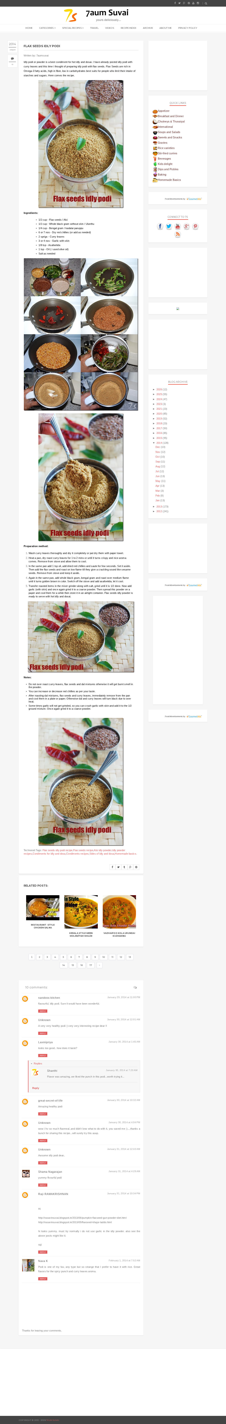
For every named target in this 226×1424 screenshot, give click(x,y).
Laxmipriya (45, 1042)
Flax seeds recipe (83, 850)
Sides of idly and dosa (102, 853)
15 (72, 965)
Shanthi (52, 1070)
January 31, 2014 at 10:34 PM (123, 1193)
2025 (160, 394)
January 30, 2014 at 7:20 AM (121, 1070)
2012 (160, 511)
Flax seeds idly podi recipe (57, 850)
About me (165, 28)
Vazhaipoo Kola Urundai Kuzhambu (119, 934)
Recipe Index (128, 28)
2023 (160, 404)
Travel (94, 28)
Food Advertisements (174, 199)
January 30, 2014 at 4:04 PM (124, 1122)
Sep (158, 461)
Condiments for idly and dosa (49, 853)
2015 (160, 438)
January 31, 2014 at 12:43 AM (123, 1149)
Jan (158, 500)
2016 (160, 433)
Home (29, 28)
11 (112, 957)
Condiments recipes (77, 853)
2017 (160, 428)
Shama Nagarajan (50, 1171)
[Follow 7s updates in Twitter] (169, 226)
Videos (109, 28)
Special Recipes (72, 28)
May (158, 481)
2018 (160, 423)
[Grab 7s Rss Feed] (178, 234)
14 (63, 965)
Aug (158, 466)
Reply (43, 1011)
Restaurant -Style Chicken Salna (43, 926)
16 (81, 965)
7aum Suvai (52, 1420)
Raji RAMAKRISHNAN (53, 1194)
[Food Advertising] (178, 308)
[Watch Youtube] (178, 226)
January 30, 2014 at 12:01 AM (123, 1019)
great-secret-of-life (50, 1100)
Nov (158, 452)
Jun (158, 476)
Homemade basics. (126, 853)
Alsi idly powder (103, 850)
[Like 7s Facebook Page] (160, 226)
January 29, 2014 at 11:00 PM (123, 997)
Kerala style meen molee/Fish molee (81, 934)
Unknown (44, 1020)
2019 (160, 418)
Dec (158, 447)
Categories (46, 28)
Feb (158, 495)
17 (90, 965)
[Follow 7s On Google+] (187, 226)
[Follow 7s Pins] (195, 226)
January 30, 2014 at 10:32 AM (123, 1100)
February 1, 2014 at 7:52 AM (124, 1260)
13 (130, 957)
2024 (160, 399)
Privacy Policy (187, 28)
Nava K (43, 1261)
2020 (160, 413)
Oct (158, 456)
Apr (158, 485)
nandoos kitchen (49, 997)
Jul (157, 471)
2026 (160, 389)
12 (121, 957)
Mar (158, 490)
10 (12, 64)
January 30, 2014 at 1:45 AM (124, 1041)
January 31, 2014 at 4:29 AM (124, 1171)
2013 (160, 506)
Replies (38, 1063)
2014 (160, 442)
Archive (148, 28)
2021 (160, 408)
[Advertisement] (178, 65)
